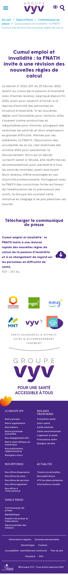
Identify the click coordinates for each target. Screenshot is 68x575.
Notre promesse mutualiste (14, 432)
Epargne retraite (46, 443)
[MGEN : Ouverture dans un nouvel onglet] (34, 301)
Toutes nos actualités (48, 472)
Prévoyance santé (47, 440)
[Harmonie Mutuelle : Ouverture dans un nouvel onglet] (13, 301)
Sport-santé (43, 423)
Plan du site (57, 551)
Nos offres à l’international (12, 489)
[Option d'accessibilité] (55, 7)
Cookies (42, 545)
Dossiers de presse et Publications (16, 520)
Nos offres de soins (15, 476)
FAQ (41, 556)
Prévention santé (46, 419)
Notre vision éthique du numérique (17, 443)
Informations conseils (48, 484)
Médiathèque (12, 515)
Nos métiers (11, 427)
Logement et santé (47, 435)
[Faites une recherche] (62, 8)
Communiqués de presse (14, 509)
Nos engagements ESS (17, 438)
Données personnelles (47, 540)
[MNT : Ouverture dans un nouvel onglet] (13, 321)
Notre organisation (15, 423)
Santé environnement (49, 431)
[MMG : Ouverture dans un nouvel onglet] (55, 301)
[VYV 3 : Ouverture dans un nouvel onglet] (34, 321)
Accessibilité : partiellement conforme (26, 551)
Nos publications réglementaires (14, 450)
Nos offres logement (16, 484)
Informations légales (20, 540)
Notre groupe (12, 419)
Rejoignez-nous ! (14, 455)
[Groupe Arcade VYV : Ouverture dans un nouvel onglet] (55, 321)
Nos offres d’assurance (17, 472)
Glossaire (30, 556)
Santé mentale (45, 427)
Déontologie (28, 545)
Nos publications (46, 476)
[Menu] (5, 8)
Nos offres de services (17, 480)
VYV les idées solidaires (50, 480)
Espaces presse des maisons (15, 526)
